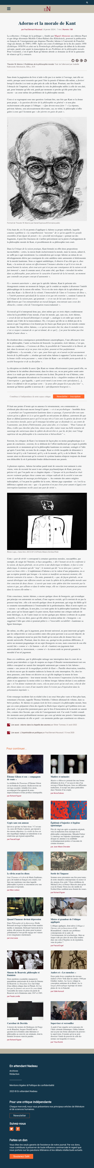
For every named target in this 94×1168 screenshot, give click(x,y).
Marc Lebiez (14, 890)
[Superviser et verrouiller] (69, 1010)
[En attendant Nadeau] (47, 8)
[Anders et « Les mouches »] (69, 959)
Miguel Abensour (62, 35)
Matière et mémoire (60, 776)
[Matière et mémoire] (69, 763)
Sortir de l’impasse (60, 873)
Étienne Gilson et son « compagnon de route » (24, 778)
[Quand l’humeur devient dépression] (25, 906)
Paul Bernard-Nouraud (33, 29)
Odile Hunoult (59, 991)
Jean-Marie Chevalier (62, 847)
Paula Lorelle (15, 996)
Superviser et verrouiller (62, 1023)
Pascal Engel (15, 839)
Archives (14, 1071)
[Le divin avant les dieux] (25, 860)
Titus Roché (58, 1042)
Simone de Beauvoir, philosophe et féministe (23, 974)
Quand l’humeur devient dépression (24, 919)
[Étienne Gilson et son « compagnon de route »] (25, 763)
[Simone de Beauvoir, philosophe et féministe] (25, 959)
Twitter (72, 60)
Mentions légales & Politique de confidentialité (32, 1085)
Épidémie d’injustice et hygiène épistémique (65, 824)
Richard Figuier (15, 796)
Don (85, 60)
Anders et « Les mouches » (63, 972)
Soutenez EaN (21, 1156)
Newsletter (81, 60)
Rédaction (14, 1074)
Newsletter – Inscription (69, 396)
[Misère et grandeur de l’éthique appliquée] (69, 906)
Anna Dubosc (59, 793)
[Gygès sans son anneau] (25, 809)
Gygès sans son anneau (18, 822)
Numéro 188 (68, 29)
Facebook (77, 60)
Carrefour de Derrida (17, 1023)
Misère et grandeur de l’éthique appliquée (66, 921)
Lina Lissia (14, 938)
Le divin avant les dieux (18, 873)
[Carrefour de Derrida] (25, 1010)
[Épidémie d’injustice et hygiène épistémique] (69, 809)
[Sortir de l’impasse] (69, 860)
